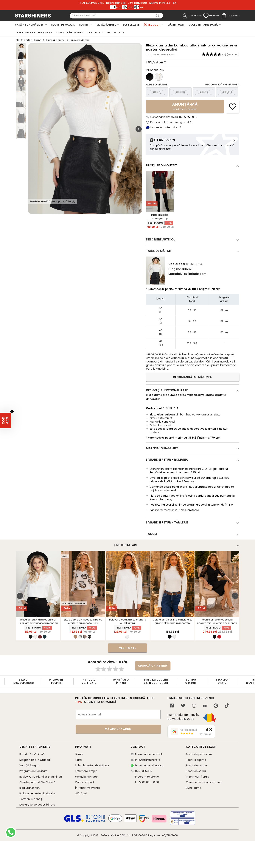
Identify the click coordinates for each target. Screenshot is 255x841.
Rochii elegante (196, 760)
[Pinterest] (215, 706)
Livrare (79, 754)
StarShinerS (23, 40)
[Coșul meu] (223, 16)
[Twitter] (183, 706)
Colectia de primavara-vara (204, 782)
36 (157, 92)
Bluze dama (193, 788)
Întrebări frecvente (87, 788)
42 (227, 92)
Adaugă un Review (153, 665)
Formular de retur (86, 777)
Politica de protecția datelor (37, 793)
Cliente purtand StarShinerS (37, 782)
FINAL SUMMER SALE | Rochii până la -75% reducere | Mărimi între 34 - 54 (128, 3)
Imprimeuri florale (197, 777)
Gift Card (81, 793)
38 (180, 92)
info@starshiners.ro (147, 760)
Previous (20, 596)
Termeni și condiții (31, 799)
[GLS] (74, 821)
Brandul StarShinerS (32, 754)
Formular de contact (148, 754)
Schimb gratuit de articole (92, 765)
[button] (5, 420)
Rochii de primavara (199, 754)
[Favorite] (206, 16)
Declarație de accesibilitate (37, 804)
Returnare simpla (86, 771)
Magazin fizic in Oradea (34, 760)
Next (138, 129)
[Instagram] (194, 706)
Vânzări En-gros (29, 765)
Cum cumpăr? (84, 782)
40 (204, 92)
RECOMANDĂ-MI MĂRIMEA (192, 377)
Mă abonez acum (118, 729)
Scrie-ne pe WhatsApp (149, 765)
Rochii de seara (196, 771)
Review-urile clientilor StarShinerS (41, 777)
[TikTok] (227, 706)
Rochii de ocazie (196, 765)
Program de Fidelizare (33, 771)
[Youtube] (205, 706)
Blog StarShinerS (29, 788)
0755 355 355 (188, 117)
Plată (78, 760)
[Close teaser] (12, 411)
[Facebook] (172, 706)
